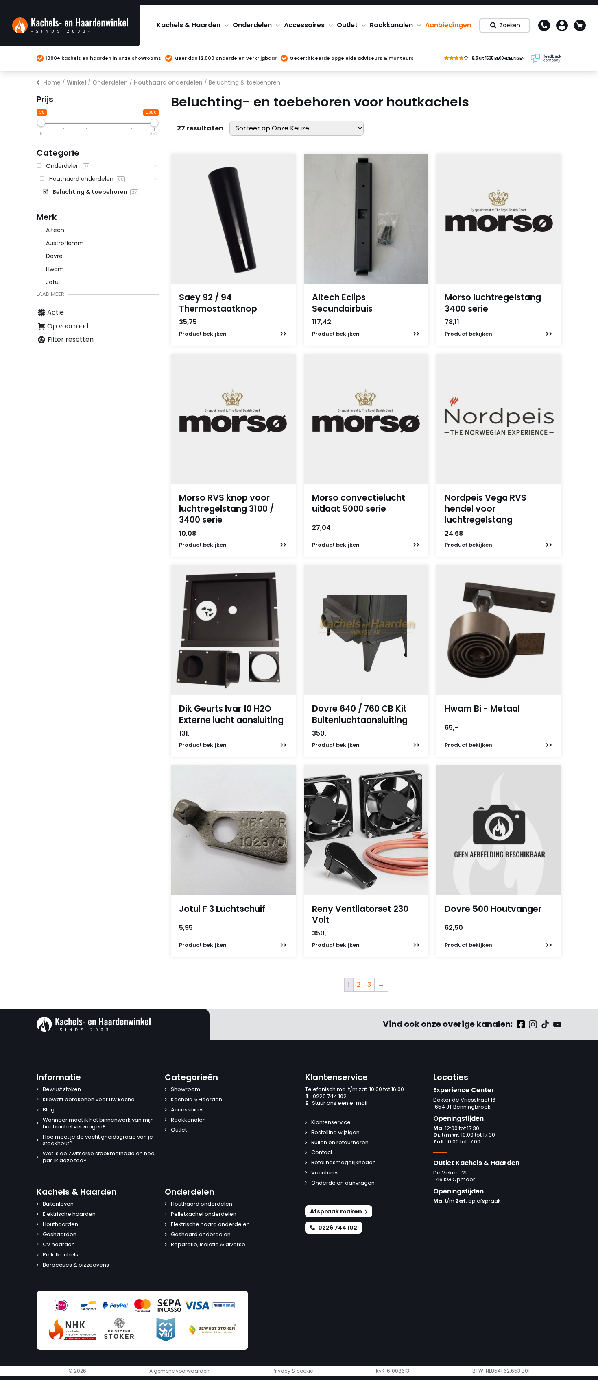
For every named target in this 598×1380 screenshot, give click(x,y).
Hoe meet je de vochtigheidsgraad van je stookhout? (98, 1141)
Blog (49, 1110)
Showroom (185, 1089)
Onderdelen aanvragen (343, 1183)
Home (52, 82)
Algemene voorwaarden (179, 1371)
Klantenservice (331, 1122)
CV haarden (59, 1244)
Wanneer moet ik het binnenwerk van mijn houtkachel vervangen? (98, 1123)
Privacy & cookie (293, 1371)
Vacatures (325, 1173)
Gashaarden (59, 1234)
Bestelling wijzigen (335, 1132)
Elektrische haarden (69, 1214)
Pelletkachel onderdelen (203, 1214)
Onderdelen (252, 25)
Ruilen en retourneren (340, 1142)
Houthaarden (60, 1224)
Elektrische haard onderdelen (210, 1224)
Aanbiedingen (448, 25)
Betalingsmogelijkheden (343, 1162)
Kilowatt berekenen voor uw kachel (89, 1099)
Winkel (76, 82)
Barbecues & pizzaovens (76, 1265)
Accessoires (304, 25)
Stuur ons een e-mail (336, 1103)
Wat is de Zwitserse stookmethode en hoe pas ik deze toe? (99, 1157)
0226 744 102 (326, 1096)
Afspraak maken (336, 1211)
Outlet (347, 25)
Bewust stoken (62, 1089)
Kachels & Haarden (188, 25)
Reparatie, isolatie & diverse (208, 1244)
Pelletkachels (60, 1255)
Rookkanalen (391, 25)
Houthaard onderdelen (168, 82)
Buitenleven (58, 1204)
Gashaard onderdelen (201, 1234)
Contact (321, 1152)
